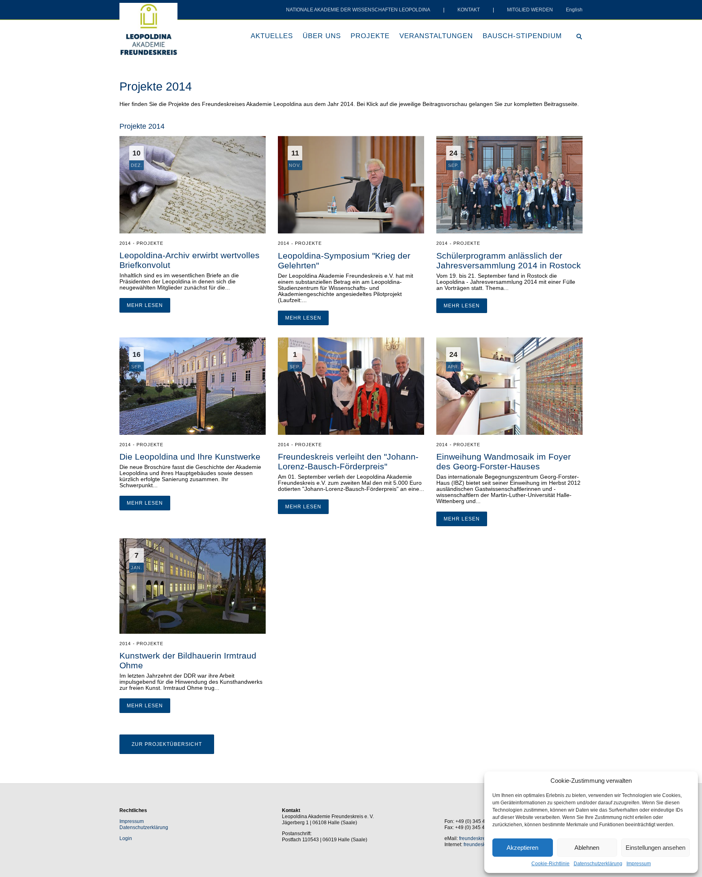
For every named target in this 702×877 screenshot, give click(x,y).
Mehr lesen (145, 305)
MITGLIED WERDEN (530, 10)
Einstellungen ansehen (655, 847)
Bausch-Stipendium (522, 36)
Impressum (638, 863)
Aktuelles (272, 36)
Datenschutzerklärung (598, 863)
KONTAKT (468, 10)
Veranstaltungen (436, 36)
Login (125, 838)
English (574, 10)
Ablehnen (586, 847)
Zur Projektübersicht (167, 744)
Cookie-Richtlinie (550, 863)
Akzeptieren (522, 847)
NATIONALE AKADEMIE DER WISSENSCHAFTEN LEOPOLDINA (358, 10)
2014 (125, 243)
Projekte (370, 36)
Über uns (322, 36)
